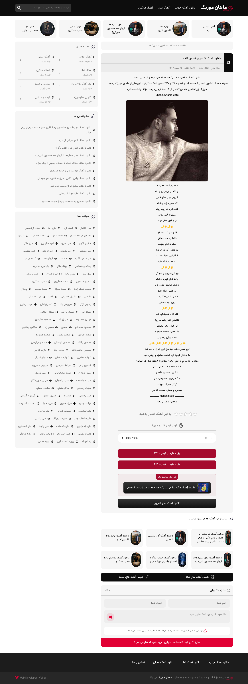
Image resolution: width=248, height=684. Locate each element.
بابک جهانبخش (83, 266)
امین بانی (28, 243)
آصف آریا (68, 228)
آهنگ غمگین (145, 8)
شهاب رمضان (62, 358)
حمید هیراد (60, 289)
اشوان (21, 236)
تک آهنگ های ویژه (81, 84)
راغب (51, 297)
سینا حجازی (84, 373)
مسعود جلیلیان (43, 319)
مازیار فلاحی (40, 350)
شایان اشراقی (41, 358)
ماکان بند (59, 350)
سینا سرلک (40, 373)
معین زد (49, 327)
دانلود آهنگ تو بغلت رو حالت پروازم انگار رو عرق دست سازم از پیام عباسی (56, 130)
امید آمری (66, 243)
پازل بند (87, 274)
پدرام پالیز (70, 274)
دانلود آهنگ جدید (185, 8)
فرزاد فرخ (47, 403)
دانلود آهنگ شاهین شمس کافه (202, 58)
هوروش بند (66, 304)
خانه (183, 46)
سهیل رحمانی (84, 388)
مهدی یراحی (67, 312)
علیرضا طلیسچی (82, 419)
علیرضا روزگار (60, 419)
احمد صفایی (38, 236)
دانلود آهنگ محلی (163, 662)
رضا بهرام (86, 441)
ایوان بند (48, 259)
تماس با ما (138, 662)
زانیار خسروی (63, 434)
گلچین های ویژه (82, 97)
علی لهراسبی (84, 411)
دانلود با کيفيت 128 (165, 453)
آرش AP (52, 228)
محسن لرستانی (62, 342)
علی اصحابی (24, 426)
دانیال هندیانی (68, 297)
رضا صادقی (25, 434)
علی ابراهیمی (84, 434)
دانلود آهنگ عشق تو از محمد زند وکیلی (70, 186)
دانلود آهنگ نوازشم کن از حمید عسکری (70, 171)
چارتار (24, 289)
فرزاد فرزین (66, 403)
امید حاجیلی (47, 243)
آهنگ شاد (164, 8)
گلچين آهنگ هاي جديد (131, 577)
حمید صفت (41, 289)
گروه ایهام (30, 259)
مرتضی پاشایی (29, 327)
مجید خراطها (84, 335)
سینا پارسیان (62, 380)
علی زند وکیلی (84, 426)
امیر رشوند (65, 251)
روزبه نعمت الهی (65, 441)
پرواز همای (52, 274)
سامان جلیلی (43, 388)
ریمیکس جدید (42, 84)
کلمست (67, 396)
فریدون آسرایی (27, 396)
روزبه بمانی (44, 441)
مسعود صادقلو (83, 327)
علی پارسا (44, 426)
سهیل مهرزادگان (39, 380)
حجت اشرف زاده (82, 289)
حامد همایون (61, 281)
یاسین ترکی (85, 304)
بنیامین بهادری (41, 266)
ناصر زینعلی (46, 304)
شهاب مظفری (84, 358)
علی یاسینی (40, 419)
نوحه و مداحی (42, 97)
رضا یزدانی (44, 434)
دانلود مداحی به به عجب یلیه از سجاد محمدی (66, 201)
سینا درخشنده (83, 380)
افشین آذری (85, 243)
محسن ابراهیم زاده (81, 350)
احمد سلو (58, 236)
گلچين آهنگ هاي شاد (197, 577)
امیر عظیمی (29, 251)
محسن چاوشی (39, 342)
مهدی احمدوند (83, 319)
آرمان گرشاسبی (32, 228)
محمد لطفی (64, 335)
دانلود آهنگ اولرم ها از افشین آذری (73, 148)
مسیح (64, 327)
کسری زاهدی (49, 396)
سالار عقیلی (63, 388)
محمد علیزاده (43, 335)
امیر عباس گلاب (83, 259)
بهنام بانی (61, 266)
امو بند (64, 259)
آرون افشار (85, 228)
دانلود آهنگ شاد (191, 662)
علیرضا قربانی (64, 411)
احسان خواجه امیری (80, 236)
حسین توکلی (32, 274)
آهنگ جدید (204, 68)
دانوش (87, 297)
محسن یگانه (84, 342)
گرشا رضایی (85, 396)
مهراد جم (86, 312)
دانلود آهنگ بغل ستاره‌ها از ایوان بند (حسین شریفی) (63, 155)
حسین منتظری (83, 281)
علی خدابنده (62, 426)
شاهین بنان (85, 365)
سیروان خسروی (40, 365)
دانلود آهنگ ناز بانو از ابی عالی (75, 194)
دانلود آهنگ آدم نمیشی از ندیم (75, 140)
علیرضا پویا (43, 411)
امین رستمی (85, 251)
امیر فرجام (47, 251)
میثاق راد (63, 319)
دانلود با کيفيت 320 (165, 465)
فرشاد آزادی (85, 403)
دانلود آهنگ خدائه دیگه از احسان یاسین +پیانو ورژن (63, 163)
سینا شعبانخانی (62, 373)
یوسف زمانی (34, 297)
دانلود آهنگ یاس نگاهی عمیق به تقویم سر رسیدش (64, 178)
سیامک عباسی (63, 365)
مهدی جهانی (47, 312)
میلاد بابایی (26, 304)
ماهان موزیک (217, 8)
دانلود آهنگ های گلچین (167, 503)
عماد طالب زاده (27, 403)
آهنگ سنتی (44, 57)
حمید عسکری (39, 281)
